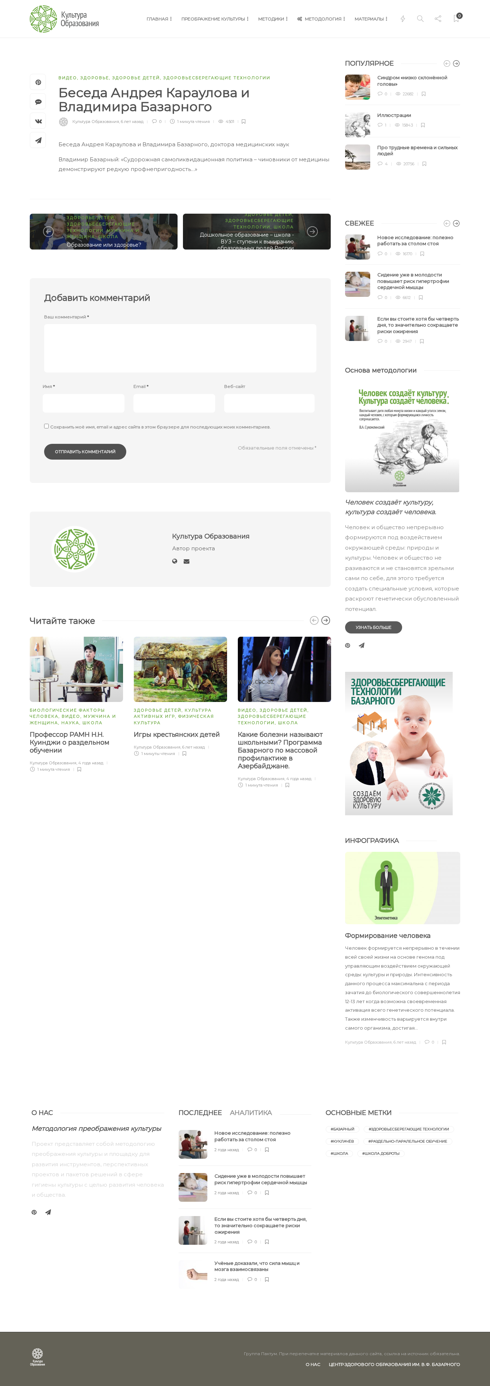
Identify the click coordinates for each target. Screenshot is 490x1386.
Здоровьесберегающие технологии (216, 77)
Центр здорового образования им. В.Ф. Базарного (394, 1364)
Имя (49, 386)
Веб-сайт (234, 386)
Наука (70, 722)
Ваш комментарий (66, 316)
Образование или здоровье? (104, 245)
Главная (157, 19)
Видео (67, 77)
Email (141, 386)
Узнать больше (373, 627)
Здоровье (94, 77)
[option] (76, 703)
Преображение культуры (213, 19)
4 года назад (90, 762)
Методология (323, 19)
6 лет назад (132, 121)
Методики (271, 19)
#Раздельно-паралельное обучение (407, 1141)
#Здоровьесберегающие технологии (409, 1129)
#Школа (339, 1153)
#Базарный (342, 1129)
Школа (108, 236)
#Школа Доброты (381, 1153)
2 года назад (227, 1149)
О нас (313, 1364)
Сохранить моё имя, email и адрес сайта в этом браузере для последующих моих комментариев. (160, 426)
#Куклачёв (342, 1141)
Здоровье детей (136, 77)
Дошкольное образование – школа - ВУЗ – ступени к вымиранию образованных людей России (247, 241)
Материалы (369, 19)
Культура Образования (95, 121)
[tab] (200, 1113)
